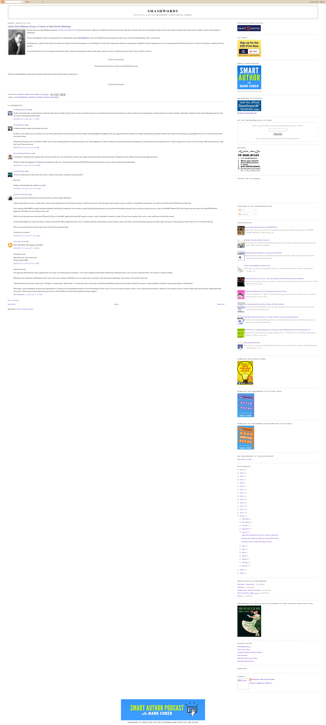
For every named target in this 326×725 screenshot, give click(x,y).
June (244, 549)
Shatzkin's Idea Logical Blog (247, 658)
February (245, 562)
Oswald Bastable (19, 171)
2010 (242, 516)
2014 (242, 503)
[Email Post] (51, 94)
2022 (242, 476)
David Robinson (83, 38)
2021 (242, 479)
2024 (242, 469)
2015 (242, 499)
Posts (242, 210)
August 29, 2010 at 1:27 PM (26, 119)
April (244, 556)
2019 (242, 486)
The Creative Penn (243, 649)
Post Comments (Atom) (25, 309)
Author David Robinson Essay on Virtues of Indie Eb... (260, 535)
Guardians (240, 587)
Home (116, 304)
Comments (244, 214)
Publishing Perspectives (245, 661)
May (244, 552)
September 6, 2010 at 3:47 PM (27, 294)
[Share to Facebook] (62, 94)
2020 (242, 483)
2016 (242, 496)
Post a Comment (13, 300)
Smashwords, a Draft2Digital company (173, 15)
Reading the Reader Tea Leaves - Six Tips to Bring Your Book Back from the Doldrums (274, 278)
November (246, 522)
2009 (242, 570)
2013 (242, 506)
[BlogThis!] (57, 94)
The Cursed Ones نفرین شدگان (248, 593)
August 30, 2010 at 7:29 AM (26, 235)
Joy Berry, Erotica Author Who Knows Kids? (257, 541)
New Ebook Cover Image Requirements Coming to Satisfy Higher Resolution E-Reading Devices (277, 329)
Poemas (240, 596)
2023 (242, 473)
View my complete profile (260, 683)
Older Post (221, 304)
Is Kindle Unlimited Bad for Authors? (257, 240)
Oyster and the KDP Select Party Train (257, 265)
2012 (242, 509)
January (245, 566)
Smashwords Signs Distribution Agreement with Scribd (263, 253)
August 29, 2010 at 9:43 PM (26, 147)
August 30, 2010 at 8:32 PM (26, 263)
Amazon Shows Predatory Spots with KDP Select (260, 227)
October (245, 525)
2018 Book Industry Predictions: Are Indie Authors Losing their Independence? (271, 317)
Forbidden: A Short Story (246, 584)
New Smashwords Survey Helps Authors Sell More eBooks (264, 304)
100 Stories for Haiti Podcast (68, 30)
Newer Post (11, 304)
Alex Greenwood (19, 241)
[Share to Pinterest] (64, 94)
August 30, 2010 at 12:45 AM (27, 188)
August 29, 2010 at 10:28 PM (26, 165)
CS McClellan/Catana (21, 109)
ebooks (32, 97)
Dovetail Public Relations (22, 153)
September (246, 529)
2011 (242, 513)
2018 (242, 489)
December (245, 519)
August (244, 532)
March (244, 559)
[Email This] (54, 94)
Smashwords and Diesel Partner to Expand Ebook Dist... (261, 538)
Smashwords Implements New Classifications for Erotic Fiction (265, 291)
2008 (242, 573)
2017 (242, 493)
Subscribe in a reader (244, 459)
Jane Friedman (242, 655)
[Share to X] (59, 94)
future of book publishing (47, 97)
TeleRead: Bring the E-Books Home (249, 652)
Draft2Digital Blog (243, 646)
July (243, 546)
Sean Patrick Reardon (20, 194)
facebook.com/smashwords (247, 113)
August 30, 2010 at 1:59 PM (26, 248)
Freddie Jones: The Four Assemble (249, 590)
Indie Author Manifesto (252, 342)
